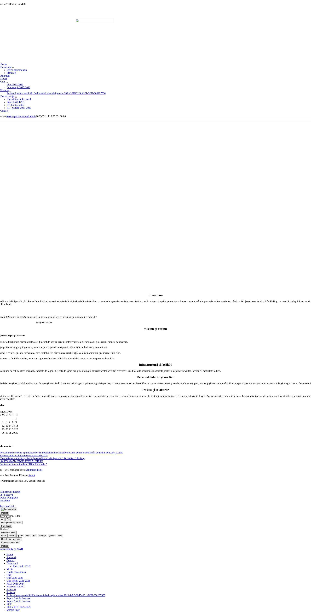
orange (42, 535)
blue (28, 535)
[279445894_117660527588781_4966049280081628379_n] (95, 21)
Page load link (7, 506)
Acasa (9, 554)
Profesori (11, 589)
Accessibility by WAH (11, 549)
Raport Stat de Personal (18, 598)
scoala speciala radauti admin (21, 116)
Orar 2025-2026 (14, 577)
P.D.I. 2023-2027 (15, 583)
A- (2, 519)
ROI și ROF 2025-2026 (18, 607)
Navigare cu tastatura (11, 522)
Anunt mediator (34, 469)
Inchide (4, 513)
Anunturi (11, 557)
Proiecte (10, 592)
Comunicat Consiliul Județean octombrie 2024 (24, 455)
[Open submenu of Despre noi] (13, 67)
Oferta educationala (16, 572)
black (3, 535)
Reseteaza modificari (11, 539)
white (12, 535)
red (34, 535)
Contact (10, 560)
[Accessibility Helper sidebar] (8, 509)
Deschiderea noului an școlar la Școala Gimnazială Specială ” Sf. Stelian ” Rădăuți (42, 458)
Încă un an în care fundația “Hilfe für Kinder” (23, 464)
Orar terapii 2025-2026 (18, 580)
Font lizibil (6, 526)
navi (60, 535)
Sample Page (13, 609)
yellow (52, 535)
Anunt (31, 475)
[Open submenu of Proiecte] (10, 91)
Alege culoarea (8, 532)
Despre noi (12, 563)
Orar (8, 574)
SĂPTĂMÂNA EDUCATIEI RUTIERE (21, 461)
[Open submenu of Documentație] (16, 97)
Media (9, 569)
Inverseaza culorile (10, 542)
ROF (9, 604)
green (20, 535)
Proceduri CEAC (22, 566)
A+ (8, 519)
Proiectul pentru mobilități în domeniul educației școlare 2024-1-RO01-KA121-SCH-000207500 (55, 595)
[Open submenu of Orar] (6, 82)
